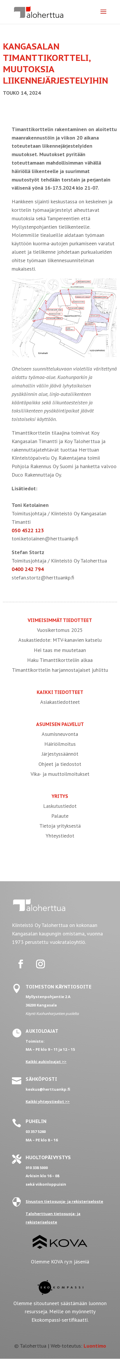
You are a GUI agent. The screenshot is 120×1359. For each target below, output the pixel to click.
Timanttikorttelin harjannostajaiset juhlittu (60, 670)
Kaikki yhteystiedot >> (48, 1101)
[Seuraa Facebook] (20, 964)
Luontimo (95, 1345)
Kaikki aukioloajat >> (46, 1061)
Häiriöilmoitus (60, 744)
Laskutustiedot (60, 806)
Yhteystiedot (60, 835)
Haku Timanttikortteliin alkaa (60, 660)
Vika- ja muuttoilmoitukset (60, 774)
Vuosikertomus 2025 (60, 630)
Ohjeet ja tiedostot (59, 764)
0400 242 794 (28, 569)
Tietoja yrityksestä (60, 825)
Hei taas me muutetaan (60, 650)
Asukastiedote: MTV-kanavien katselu (60, 640)
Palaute (59, 815)
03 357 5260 (36, 1131)
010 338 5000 (37, 1167)
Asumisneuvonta (60, 734)
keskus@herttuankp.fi (48, 1089)
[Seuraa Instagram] (40, 964)
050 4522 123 (28, 530)
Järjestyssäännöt (60, 753)
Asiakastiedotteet (60, 702)
